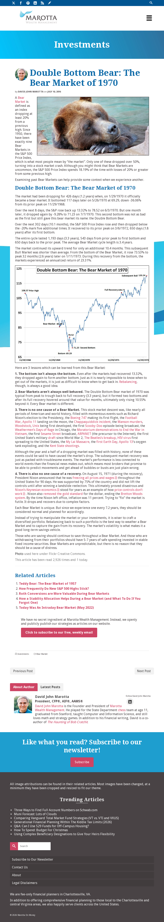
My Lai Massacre (77, 442)
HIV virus (124, 438)
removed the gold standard (63, 494)
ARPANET (84, 434)
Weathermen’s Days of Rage (34, 430)
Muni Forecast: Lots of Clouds (35, 814)
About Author (23, 687)
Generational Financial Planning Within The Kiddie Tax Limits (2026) (63, 822)
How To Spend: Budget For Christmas (41, 830)
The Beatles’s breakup (100, 438)
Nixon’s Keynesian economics (35, 490)
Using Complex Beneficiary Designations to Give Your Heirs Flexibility (64, 834)
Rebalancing (128, 382)
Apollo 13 (126, 442)
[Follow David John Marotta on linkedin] (130, 702)
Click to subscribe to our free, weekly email (59, 632)
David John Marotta (30, 91)
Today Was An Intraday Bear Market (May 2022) (56, 608)
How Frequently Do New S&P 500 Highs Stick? (54, 589)
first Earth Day (106, 442)
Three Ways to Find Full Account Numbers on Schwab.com (55, 810)
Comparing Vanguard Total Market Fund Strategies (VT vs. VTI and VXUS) (66, 818)
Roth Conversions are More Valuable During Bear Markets (64, 594)
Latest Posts (50, 687)
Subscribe (82, 762)
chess (122, 710)
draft (52, 438)
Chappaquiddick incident (92, 422)
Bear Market (20, 100)
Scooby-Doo (93, 426)
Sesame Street (51, 434)
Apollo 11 (29, 422)
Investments (23, 654)
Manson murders (130, 422)
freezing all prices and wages (93, 478)
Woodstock (23, 426)
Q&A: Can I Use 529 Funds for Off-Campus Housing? (51, 826)
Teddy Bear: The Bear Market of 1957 (47, 584)
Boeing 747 (78, 418)
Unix (35, 426)
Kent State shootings (64, 446)
